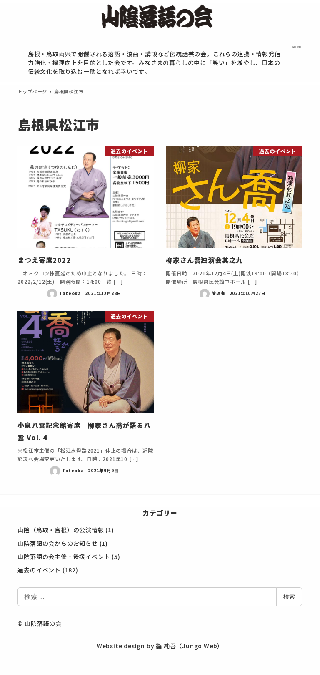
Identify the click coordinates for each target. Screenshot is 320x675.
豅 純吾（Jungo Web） (189, 646)
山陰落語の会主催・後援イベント (64, 556)
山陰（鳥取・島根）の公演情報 (61, 530)
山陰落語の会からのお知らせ (58, 543)
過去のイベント (39, 570)
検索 (289, 596)
